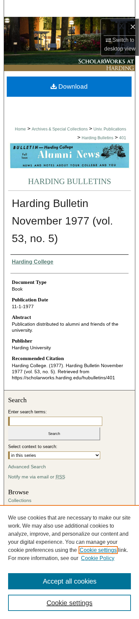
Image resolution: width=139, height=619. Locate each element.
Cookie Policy (97, 558)
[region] (69, 562)
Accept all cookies (69, 581)
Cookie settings (98, 550)
